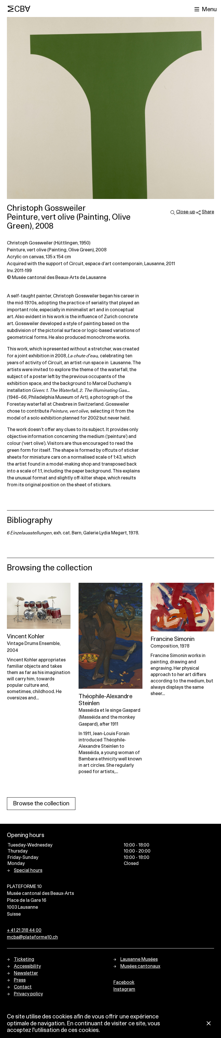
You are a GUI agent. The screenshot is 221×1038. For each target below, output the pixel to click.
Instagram (124, 989)
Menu (209, 9)
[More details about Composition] (182, 607)
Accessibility (27, 966)
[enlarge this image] (110, 108)
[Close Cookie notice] (208, 1023)
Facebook (123, 982)
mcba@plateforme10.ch (32, 937)
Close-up (185, 212)
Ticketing (24, 959)
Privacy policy (28, 994)
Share (208, 212)
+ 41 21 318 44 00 (24, 930)
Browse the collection (41, 804)
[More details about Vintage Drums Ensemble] (39, 606)
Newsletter (26, 973)
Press (20, 980)
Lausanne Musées (139, 959)
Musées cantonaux (140, 966)
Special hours (28, 870)
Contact (23, 987)
